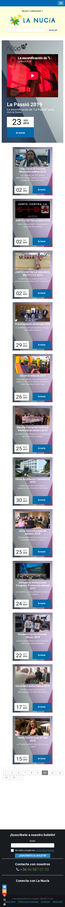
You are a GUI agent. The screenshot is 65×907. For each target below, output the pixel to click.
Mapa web (58, 901)
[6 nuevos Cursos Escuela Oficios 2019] (31, 636)
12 (60, 772)
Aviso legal (10, 901)
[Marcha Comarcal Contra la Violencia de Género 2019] (31, 429)
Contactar (45, 901)
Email (32, 841)
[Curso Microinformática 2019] (31, 688)
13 (6, 777)
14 (14, 777)
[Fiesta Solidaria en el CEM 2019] (31, 740)
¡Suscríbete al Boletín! (32, 855)
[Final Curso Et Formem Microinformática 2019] (31, 171)
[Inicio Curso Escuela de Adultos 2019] (31, 533)
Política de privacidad (28, 901)
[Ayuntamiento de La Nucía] (32, 19)
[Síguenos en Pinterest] (4, 895)
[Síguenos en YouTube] (4, 904)
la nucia (20, 132)
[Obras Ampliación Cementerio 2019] (31, 481)
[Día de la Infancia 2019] (31, 378)
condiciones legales (44, 850)
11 (52, 772)
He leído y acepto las (34, 850)
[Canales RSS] (4, 891)
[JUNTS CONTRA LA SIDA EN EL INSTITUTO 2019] (31, 274)
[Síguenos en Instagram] (4, 900)
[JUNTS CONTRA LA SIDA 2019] (31, 223)
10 (45, 772)
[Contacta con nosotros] (4, 887)
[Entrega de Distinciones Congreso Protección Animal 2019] (31, 585)
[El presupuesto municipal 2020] (31, 326)
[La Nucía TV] (24, 47)
